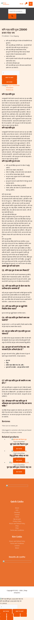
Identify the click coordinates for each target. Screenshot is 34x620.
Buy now (9, 82)
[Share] (17, 615)
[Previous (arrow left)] (3, 618)
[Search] (12, 16)
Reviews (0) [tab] (9, 90)
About (17, 508)
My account (17, 519)
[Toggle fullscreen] (10, 615)
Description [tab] (9, 87)
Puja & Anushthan (14, 85)
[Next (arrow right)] (10, 618)
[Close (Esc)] (23, 615)
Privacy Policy (17, 521)
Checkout (17, 512)
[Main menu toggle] (31, 4)
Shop (17, 526)
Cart (17, 510)
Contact (17, 514)
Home (17, 517)
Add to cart (9, 77)
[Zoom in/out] (3, 615)
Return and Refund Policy (17, 523)
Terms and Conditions (17, 530)
